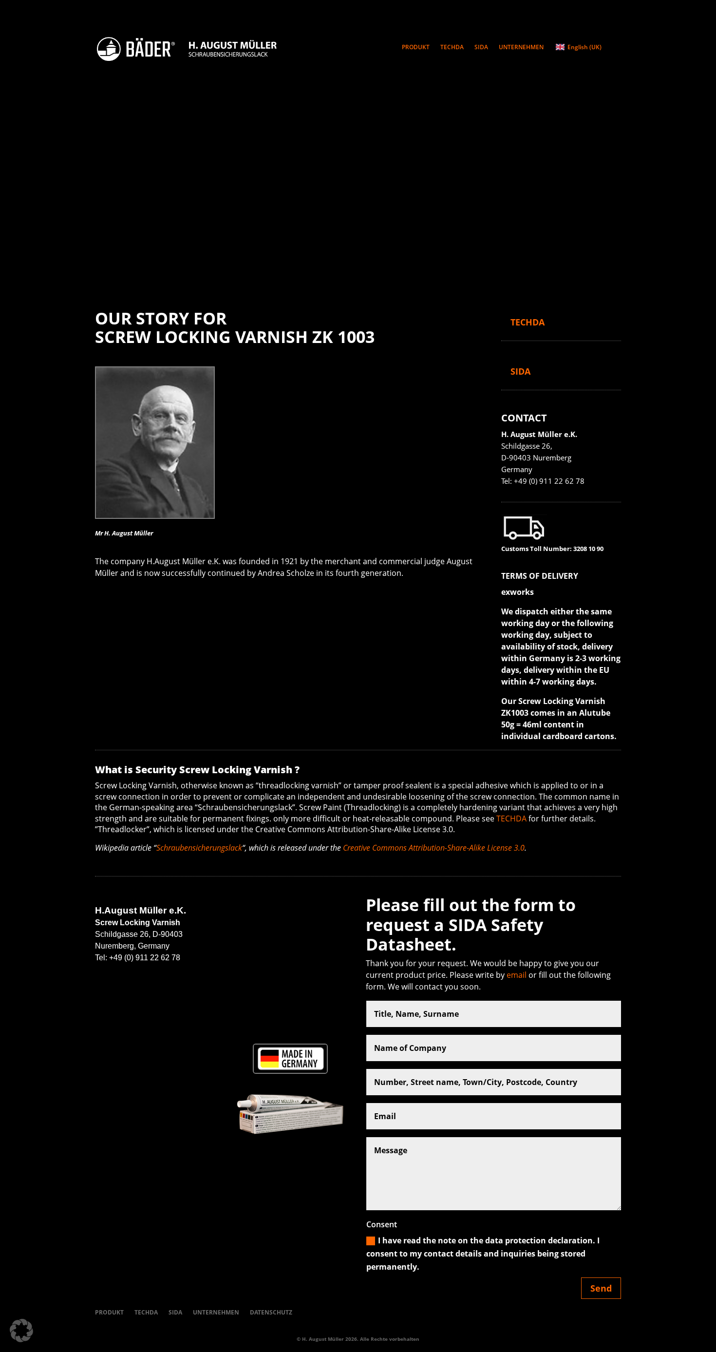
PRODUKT (416, 47)
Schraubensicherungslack (199, 847)
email (517, 975)
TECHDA (452, 47)
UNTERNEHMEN (521, 47)
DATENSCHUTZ (271, 1312)
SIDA (481, 47)
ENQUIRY (534, 298)
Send (601, 1288)
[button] (21, 1330)
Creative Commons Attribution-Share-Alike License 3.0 (434, 847)
